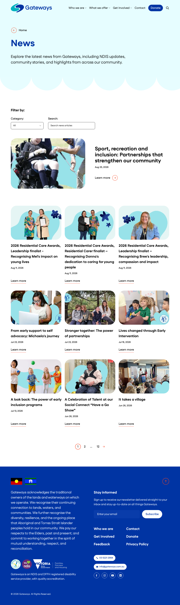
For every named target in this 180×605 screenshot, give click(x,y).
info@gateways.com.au (111, 566)
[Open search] (167, 8)
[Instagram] (104, 575)
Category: (17, 119)
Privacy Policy (137, 544)
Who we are (103, 529)
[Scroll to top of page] (165, 481)
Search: (53, 119)
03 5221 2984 (106, 558)
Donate (156, 8)
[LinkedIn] (120, 575)
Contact (133, 529)
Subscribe (152, 514)
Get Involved (104, 536)
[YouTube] (112, 575)
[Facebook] (96, 575)
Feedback (102, 544)
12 (98, 447)
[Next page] (103, 446)
